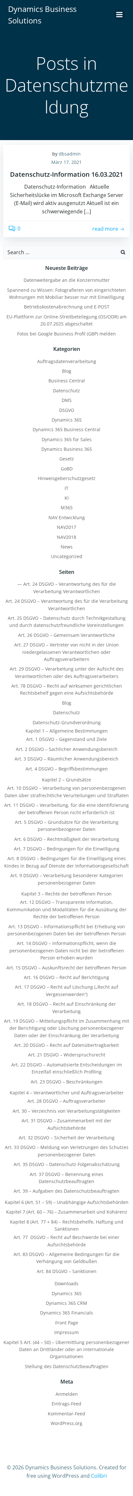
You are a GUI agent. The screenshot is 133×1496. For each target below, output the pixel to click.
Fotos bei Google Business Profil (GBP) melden (66, 334)
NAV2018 (66, 537)
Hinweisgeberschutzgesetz (67, 478)
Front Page (66, 1323)
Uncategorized (66, 556)
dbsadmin (70, 154)
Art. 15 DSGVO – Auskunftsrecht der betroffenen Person (66, 968)
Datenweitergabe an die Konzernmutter (67, 280)
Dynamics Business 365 (66, 449)
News (67, 547)
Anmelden (67, 1394)
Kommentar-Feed (66, 1414)
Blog (66, 371)
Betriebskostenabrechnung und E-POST (66, 307)
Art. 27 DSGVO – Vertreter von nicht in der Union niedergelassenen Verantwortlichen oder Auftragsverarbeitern (66, 652)
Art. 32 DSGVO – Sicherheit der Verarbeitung (67, 1138)
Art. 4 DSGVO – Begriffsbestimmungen (67, 769)
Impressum (66, 1332)
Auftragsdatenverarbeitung (66, 361)
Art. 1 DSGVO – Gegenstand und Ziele (66, 739)
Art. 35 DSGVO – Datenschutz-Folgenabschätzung (67, 1164)
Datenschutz (66, 390)
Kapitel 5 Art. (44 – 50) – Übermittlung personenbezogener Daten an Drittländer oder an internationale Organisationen (66, 1349)
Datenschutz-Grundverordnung (67, 722)
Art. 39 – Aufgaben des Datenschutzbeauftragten (66, 1191)
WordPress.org (66, 1423)
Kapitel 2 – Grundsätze (66, 780)
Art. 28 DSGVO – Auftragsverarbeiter (66, 1101)
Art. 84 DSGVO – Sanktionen (67, 1271)
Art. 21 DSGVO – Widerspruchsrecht (66, 1055)
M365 (67, 507)
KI (67, 498)
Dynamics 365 (67, 420)
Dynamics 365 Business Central (66, 429)
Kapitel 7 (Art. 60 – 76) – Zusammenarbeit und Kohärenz (66, 1212)
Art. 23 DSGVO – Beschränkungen (67, 1082)
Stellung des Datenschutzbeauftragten (66, 1366)
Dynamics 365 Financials (66, 1313)
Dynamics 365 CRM (66, 1303)
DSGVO (66, 410)
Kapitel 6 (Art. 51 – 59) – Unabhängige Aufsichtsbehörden (66, 1202)
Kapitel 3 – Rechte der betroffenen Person (66, 894)
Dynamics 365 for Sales (67, 439)
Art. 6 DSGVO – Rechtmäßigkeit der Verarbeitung (66, 839)
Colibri (99, 1475)
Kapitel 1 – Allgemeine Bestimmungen (67, 731)
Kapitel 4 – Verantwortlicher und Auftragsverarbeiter (67, 1093)
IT (66, 488)
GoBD (67, 469)
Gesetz (66, 459)
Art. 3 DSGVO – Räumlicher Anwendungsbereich (66, 759)
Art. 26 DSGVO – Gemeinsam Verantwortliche (66, 635)
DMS (67, 400)
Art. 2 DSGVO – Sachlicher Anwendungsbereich (67, 749)
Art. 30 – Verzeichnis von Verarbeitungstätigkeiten (66, 1111)
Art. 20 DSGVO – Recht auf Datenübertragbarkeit (66, 1045)
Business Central (66, 381)
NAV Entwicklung (66, 517)
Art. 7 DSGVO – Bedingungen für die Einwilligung (66, 849)
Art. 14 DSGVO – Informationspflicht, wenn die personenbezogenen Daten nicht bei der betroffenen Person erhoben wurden (66, 950)
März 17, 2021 (66, 162)
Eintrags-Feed (66, 1404)
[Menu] (119, 14)
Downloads (66, 1283)
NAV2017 (66, 527)
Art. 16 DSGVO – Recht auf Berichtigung (66, 977)
